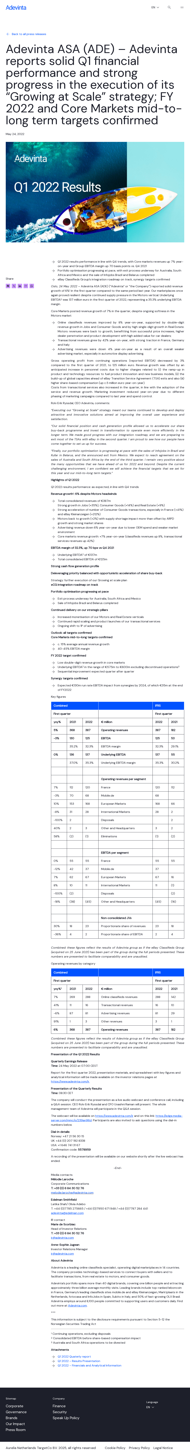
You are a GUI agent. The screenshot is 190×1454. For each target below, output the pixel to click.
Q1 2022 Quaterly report (74, 1356)
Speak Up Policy (66, 1417)
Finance (59, 1406)
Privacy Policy (139, 1448)
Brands (11, 1417)
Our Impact (15, 1423)
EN (157, 7)
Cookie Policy (115, 1448)
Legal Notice (163, 1448)
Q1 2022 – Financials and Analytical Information (89, 1365)
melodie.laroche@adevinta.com (72, 1193)
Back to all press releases (29, 34)
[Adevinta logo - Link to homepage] (16, 7)
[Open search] (169, 7)
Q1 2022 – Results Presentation (79, 1361)
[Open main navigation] (180, 7)
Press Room (16, 1429)
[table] (117, 820)
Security (60, 1411)
